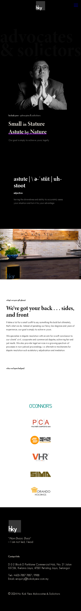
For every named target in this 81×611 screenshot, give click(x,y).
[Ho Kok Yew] (40, 5)
